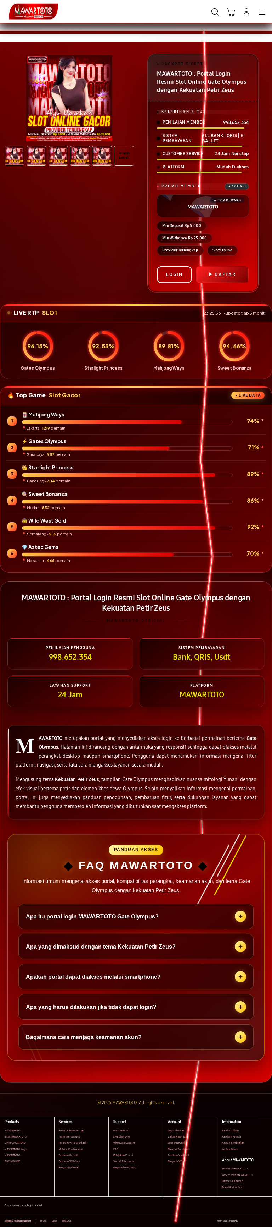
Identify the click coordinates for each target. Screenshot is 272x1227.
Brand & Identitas (232, 1187)
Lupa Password (176, 1142)
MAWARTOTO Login (16, 1149)
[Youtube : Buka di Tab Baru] (265, 1221)
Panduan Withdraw (69, 1161)
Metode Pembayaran (71, 1149)
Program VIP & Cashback (72, 1142)
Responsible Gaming (124, 1167)
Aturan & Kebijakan (233, 1142)
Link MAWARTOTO (15, 1142)
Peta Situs (66, 1221)
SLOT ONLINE (12, 1161)
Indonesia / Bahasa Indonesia (18, 1221)
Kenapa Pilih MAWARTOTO (237, 1175)
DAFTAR (225, 274)
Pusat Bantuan (121, 1130)
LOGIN (174, 274)
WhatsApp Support (124, 1142)
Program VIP (175, 1161)
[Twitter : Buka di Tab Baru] (250, 1221)
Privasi (43, 1221)
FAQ (115, 1149)
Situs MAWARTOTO (16, 1136)
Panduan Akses (230, 1130)
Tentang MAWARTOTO (235, 1168)
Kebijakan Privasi (123, 1155)
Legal (54, 1221)
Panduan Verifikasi (178, 1155)
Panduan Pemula (231, 1136)
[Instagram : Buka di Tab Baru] (258, 1221)
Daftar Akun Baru (178, 1136)
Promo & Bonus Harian (71, 1130)
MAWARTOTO (12, 1130)
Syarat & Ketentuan (124, 1161)
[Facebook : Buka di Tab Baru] (243, 1221)
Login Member (176, 1130)
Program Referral (69, 1167)
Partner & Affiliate (232, 1181)
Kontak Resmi (230, 1149)
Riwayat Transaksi (178, 1149)
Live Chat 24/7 (121, 1136)
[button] (231, 12)
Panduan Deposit (68, 1155)
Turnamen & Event (69, 1136)
